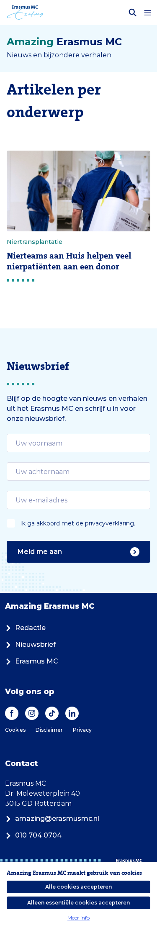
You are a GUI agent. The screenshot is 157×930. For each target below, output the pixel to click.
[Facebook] (11, 713)
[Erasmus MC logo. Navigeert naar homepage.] (25, 12)
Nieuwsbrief (35, 644)
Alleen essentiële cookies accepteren (78, 902)
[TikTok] (52, 713)
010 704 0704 (38, 835)
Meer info (78, 918)
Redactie (30, 628)
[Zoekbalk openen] (132, 12)
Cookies (15, 730)
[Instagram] (32, 713)
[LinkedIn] (72, 713)
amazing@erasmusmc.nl (57, 818)
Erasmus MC (36, 661)
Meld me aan (40, 552)
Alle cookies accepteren (78, 887)
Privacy (82, 730)
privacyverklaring (109, 523)
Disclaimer (49, 730)
